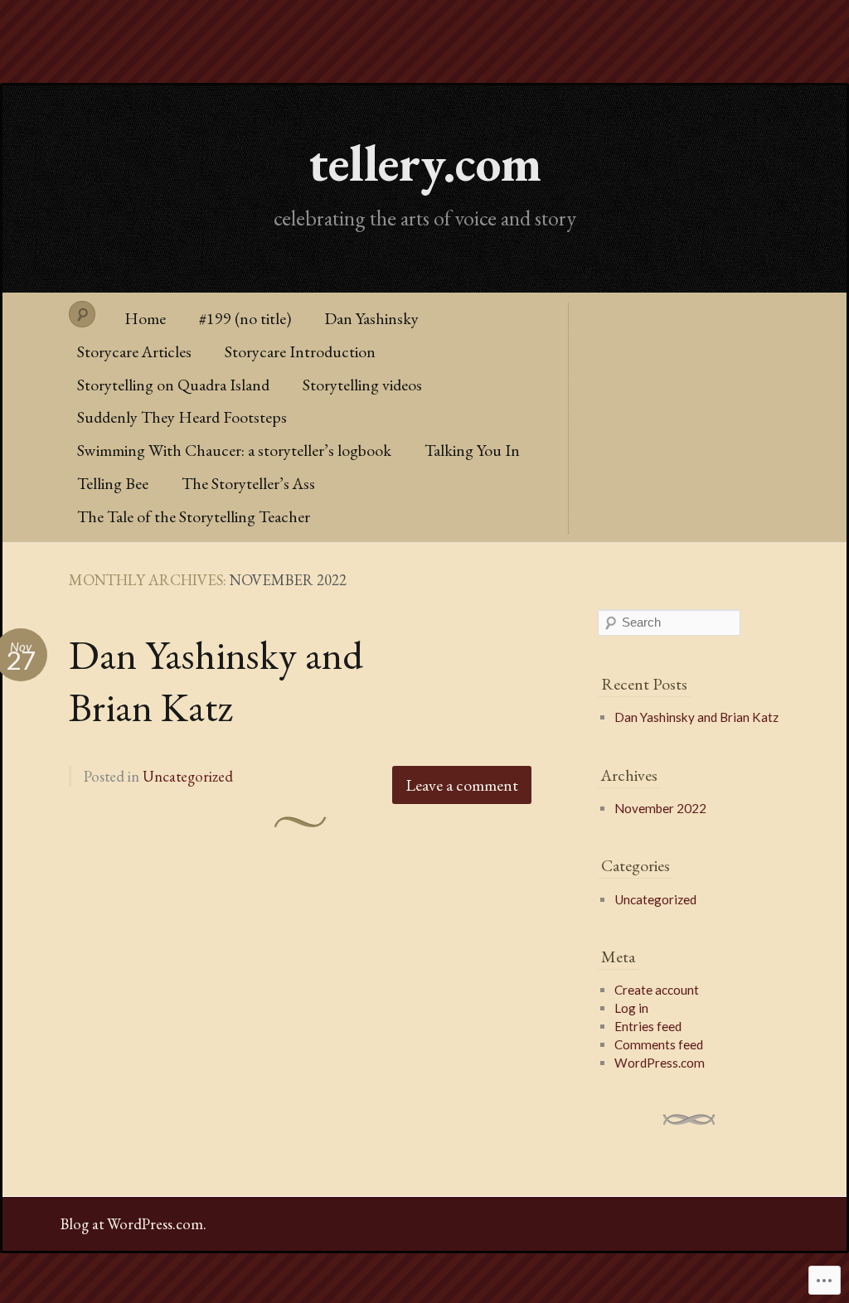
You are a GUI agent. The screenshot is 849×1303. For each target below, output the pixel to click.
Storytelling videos (362, 384)
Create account (656, 989)
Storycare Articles (134, 351)
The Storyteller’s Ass (248, 483)
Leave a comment (461, 785)
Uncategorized (188, 776)
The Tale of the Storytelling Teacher (193, 516)
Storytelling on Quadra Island (173, 384)
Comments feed (658, 1044)
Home (145, 318)
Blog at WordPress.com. (133, 1223)
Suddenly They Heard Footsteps (182, 417)
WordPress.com (659, 1062)
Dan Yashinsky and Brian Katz (216, 680)
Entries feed (648, 1026)
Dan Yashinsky (371, 318)
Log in (631, 1007)
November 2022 (660, 808)
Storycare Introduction (300, 351)
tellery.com (424, 162)
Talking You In (472, 450)
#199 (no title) (245, 318)
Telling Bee (112, 483)
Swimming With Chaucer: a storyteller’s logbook (234, 450)
